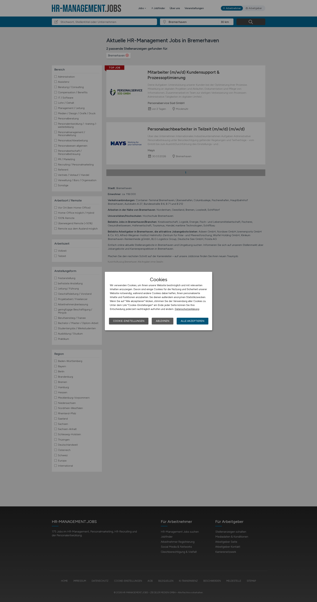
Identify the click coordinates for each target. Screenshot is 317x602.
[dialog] (158, 301)
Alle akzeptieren (192, 320)
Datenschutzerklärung (187, 309)
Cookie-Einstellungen (128, 320)
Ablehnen (162, 320)
